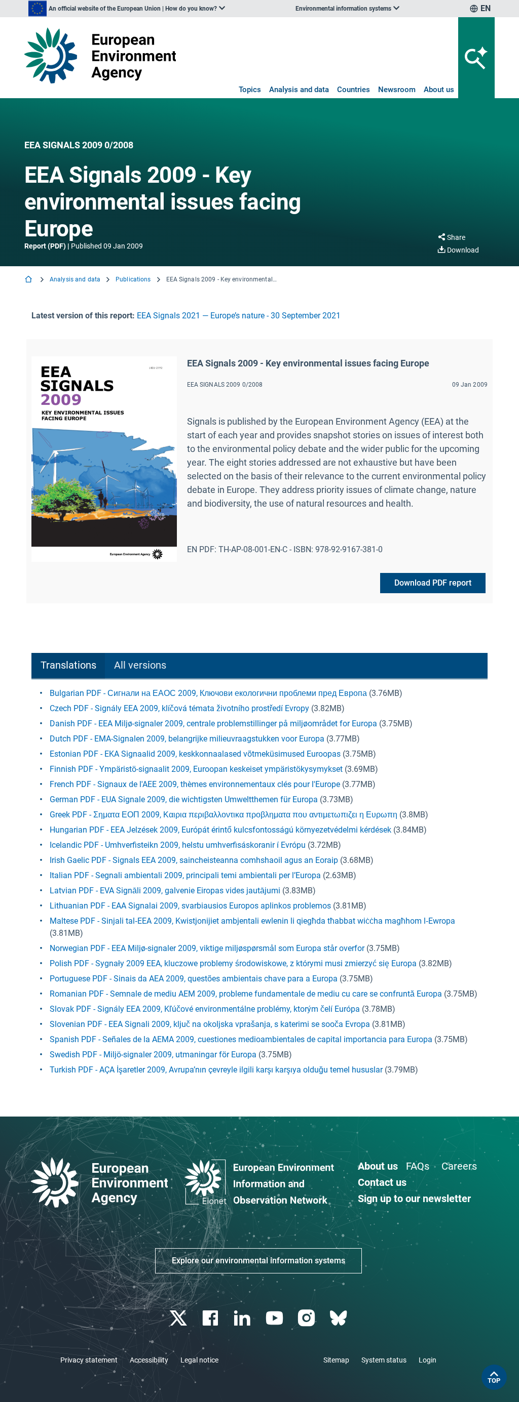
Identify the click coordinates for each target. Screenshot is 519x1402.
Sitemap (336, 1360)
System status (383, 1360)
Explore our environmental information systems (258, 1260)
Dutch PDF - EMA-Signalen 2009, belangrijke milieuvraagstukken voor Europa (187, 739)
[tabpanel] (259, 881)
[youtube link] (275, 1318)
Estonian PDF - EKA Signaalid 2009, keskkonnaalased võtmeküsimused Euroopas (195, 754)
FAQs (417, 1166)
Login (427, 1360)
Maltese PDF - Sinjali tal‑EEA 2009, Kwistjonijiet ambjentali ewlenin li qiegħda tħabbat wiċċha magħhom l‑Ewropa (252, 921)
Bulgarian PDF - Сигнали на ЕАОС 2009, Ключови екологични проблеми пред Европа (208, 693)
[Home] (29, 280)
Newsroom (397, 89)
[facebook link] (212, 1318)
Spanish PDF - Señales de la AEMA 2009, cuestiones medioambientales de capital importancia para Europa (241, 1039)
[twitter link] (179, 1318)
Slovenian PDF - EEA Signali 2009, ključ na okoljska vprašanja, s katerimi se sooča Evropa (210, 1024)
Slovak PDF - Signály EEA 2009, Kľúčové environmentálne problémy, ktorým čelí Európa (205, 1009)
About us (439, 89)
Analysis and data (299, 89)
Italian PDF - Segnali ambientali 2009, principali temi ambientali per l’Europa (185, 875)
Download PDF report (432, 583)
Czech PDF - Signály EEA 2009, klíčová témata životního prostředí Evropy (179, 708)
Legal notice (199, 1360)
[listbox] (126, 8)
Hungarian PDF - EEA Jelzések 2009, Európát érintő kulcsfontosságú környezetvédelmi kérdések (220, 830)
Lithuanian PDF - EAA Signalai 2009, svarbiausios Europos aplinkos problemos (190, 906)
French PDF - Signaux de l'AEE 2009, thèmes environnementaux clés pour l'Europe (195, 784)
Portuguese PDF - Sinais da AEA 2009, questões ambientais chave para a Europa (194, 978)
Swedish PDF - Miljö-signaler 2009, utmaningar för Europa (153, 1054)
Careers (459, 1166)
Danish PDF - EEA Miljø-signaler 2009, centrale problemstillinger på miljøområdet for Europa (213, 723)
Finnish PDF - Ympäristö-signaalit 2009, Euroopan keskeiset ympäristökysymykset (196, 769)
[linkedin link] (243, 1318)
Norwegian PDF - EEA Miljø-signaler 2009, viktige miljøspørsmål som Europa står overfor (207, 948)
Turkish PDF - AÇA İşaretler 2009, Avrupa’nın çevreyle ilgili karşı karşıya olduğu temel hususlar (216, 1070)
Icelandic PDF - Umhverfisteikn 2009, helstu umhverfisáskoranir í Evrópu (178, 845)
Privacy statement (89, 1360)
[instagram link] (307, 1318)
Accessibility (149, 1360)
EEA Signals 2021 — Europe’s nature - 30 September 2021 (239, 315)
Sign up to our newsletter (414, 1198)
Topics (250, 89)
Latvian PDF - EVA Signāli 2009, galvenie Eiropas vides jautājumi (165, 890)
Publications (133, 279)
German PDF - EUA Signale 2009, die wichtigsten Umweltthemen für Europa (184, 799)
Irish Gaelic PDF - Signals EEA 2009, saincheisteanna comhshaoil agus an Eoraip (194, 860)
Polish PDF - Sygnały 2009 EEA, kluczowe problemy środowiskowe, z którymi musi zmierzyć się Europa (233, 963)
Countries (353, 89)
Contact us (382, 1182)
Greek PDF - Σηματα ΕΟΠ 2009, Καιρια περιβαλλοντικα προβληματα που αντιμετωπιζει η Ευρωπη (223, 814)
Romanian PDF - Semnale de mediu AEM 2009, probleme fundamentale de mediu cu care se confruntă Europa (246, 994)
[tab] (68, 666)
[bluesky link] (339, 1318)
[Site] (100, 55)
